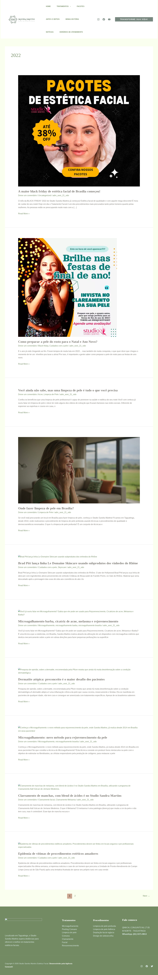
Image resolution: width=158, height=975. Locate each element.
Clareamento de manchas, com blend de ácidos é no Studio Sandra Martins (69, 795)
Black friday (43, 346)
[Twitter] (152, 966)
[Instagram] (98, 19)
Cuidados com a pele (58, 346)
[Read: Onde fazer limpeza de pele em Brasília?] (79, 470)
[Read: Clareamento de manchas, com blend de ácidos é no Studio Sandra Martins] (79, 787)
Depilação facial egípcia (103, 932)
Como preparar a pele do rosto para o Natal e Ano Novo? (57, 341)
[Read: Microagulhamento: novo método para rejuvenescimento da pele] (79, 729)
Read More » (24, 213)
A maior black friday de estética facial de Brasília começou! (59, 191)
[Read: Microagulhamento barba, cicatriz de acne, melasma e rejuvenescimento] (79, 613)
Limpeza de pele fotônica (104, 929)
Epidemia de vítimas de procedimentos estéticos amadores (58, 853)
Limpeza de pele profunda (104, 926)
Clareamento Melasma (66, 800)
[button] (134, 19)
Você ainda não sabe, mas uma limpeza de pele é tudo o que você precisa (68, 390)
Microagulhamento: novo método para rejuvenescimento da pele (62, 737)
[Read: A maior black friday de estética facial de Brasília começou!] (79, 131)
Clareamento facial (46, 800)
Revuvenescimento (70, 946)
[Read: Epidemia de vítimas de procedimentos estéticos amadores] (79, 845)
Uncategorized (44, 195)
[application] (70, 6)
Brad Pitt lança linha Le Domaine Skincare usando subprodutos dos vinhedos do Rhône (78, 563)
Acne (40, 394)
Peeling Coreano (69, 929)
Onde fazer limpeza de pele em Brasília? (46, 508)
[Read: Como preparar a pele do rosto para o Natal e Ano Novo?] (67, 287)
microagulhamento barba (66, 625)
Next (146, 896)
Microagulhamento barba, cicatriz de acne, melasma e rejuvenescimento (68, 621)
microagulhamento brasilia (90, 625)
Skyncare (62, 567)
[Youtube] (109, 19)
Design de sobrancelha (103, 936)
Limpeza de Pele (51, 394)
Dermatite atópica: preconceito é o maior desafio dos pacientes (61, 679)
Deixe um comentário (27, 195)
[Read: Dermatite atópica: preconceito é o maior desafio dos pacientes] (79, 671)
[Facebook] (104, 19)
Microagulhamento (46, 625)
